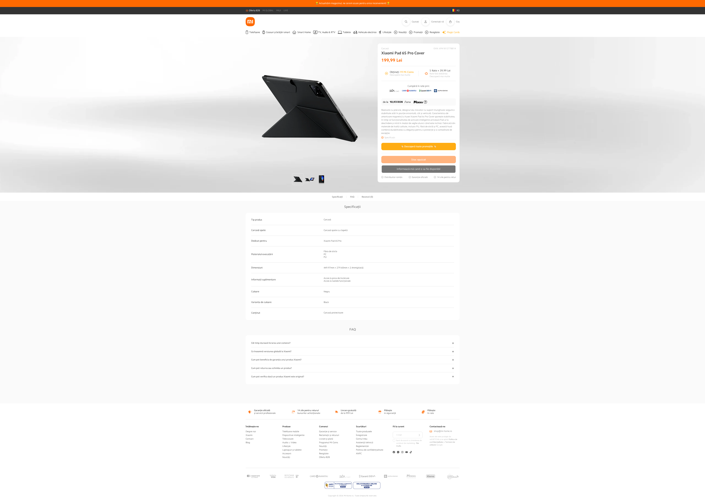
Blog (248, 442)
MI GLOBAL (268, 10)
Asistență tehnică (364, 442)
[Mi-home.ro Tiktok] (411, 452)
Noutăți (286, 457)
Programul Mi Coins (328, 442)
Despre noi (251, 431)
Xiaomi (249, 435)
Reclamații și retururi (329, 435)
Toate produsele (364, 431)
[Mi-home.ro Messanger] (398, 452)
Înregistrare (361, 435)
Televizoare (287, 439)
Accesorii (286, 453)
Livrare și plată (326, 439)
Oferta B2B (324, 457)
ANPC (359, 453)
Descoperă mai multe (400, 75)
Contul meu (361, 439)
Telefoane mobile (290, 431)
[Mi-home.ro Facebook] (394, 452)
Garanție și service (328, 431)
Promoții (323, 450)
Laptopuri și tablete (291, 450)
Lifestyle (286, 446)
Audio (285, 442)
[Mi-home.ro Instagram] (402, 452)
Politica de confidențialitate (369, 450)
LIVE (286, 10)
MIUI (278, 10)
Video (294, 442)
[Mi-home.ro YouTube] (406, 452)
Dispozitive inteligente (293, 435)
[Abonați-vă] (419, 435)
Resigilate (323, 453)
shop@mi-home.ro (443, 431)
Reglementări (362, 446)
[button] (412, 22)
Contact (250, 439)
